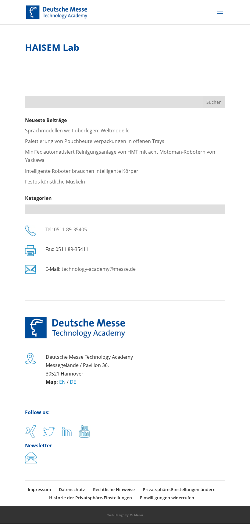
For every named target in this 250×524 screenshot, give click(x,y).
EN (62, 382)
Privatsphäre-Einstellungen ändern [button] (179, 489)
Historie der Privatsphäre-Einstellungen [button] (90, 498)
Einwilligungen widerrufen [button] (167, 498)
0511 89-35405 (70, 229)
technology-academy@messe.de (99, 269)
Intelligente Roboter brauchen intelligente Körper (81, 171)
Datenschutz (72, 489)
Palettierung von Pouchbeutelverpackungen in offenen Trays (94, 141)
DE (73, 382)
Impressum (39, 489)
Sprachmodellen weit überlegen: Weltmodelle (77, 130)
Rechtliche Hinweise (114, 489)
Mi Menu (136, 515)
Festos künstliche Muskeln (55, 181)
